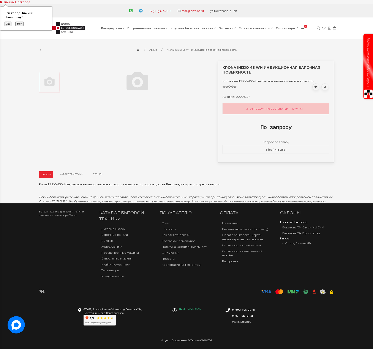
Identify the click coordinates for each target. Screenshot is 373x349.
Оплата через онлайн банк (242, 245)
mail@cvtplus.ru (193, 11)
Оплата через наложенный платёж (242, 253)
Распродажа (111, 28)
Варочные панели (114, 234)
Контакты (169, 229)
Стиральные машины (116, 258)
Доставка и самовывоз (178, 240)
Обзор (46, 174)
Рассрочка (230, 261)
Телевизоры (286, 28)
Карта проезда (115, 312)
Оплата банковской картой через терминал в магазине (242, 237)
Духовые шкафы (113, 229)
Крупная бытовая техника (192, 28)
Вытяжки (226, 28)
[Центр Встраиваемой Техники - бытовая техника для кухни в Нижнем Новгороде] (69, 28)
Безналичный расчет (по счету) (245, 229)
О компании (170, 252)
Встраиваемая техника (146, 28)
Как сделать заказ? (176, 235)
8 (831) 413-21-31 (276, 149)
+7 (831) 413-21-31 (160, 11)
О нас (166, 223)
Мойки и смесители (254, 28)
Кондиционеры (112, 276)
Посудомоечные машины (120, 252)
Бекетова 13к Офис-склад (301, 233)
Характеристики (71, 174)
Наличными (230, 223)
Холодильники (111, 246)
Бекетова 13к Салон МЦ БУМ (303, 227)
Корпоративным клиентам (181, 264)
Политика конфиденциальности (185, 246)
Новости (168, 258)
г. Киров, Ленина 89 (296, 243)
